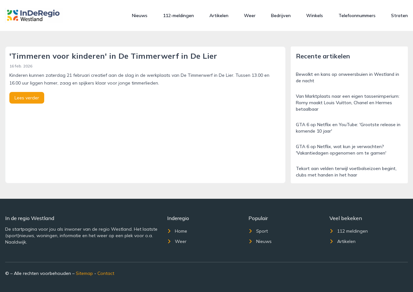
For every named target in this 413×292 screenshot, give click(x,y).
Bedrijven (281, 15)
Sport (262, 231)
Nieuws (139, 15)
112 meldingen (352, 231)
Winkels (314, 15)
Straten (399, 15)
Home (181, 231)
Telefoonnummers (357, 15)
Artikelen (218, 15)
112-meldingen (178, 15)
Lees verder (27, 98)
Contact (105, 273)
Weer (250, 15)
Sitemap (84, 273)
